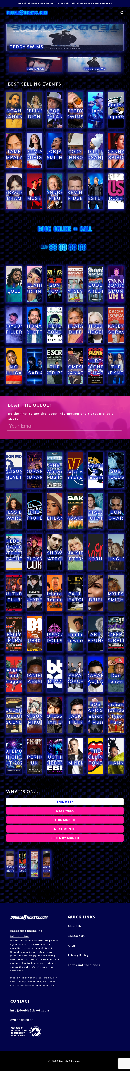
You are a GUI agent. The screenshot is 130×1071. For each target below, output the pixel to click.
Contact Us (76, 936)
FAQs (72, 945)
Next (123, 65)
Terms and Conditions (84, 965)
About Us (75, 926)
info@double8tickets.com (29, 1010)
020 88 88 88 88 (22, 1020)
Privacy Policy (78, 955)
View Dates (14, 126)
